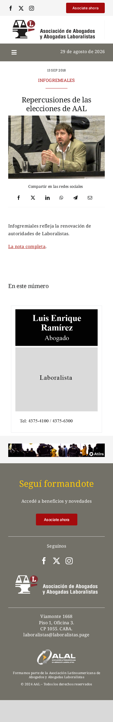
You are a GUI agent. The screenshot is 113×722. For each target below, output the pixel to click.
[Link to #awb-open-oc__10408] (14, 52)
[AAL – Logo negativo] (56, 577)
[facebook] (10, 8)
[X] (33, 198)
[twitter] (21, 8)
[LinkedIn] (47, 198)
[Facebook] (19, 198)
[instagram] (31, 8)
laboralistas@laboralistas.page (56, 635)
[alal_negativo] (56, 651)
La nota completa (27, 246)
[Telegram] (75, 198)
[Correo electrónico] (90, 198)
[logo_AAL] (54, 22)
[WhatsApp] (61, 198)
